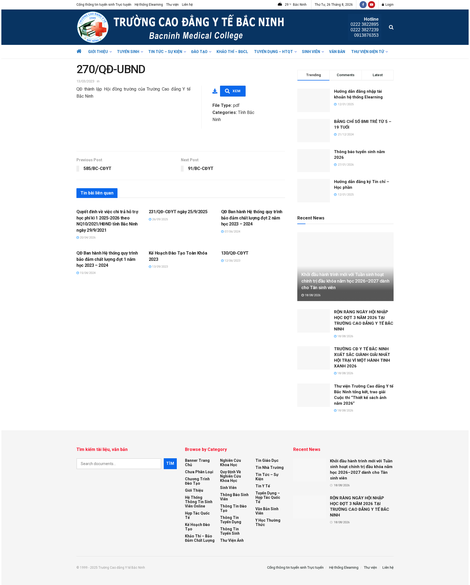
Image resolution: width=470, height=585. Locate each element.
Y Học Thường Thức (267, 522)
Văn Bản (337, 51)
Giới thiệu (98, 51)
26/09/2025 (159, 219)
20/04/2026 (87, 237)
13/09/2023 (159, 266)
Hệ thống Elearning (149, 5)
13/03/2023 (85, 81)
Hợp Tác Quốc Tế (197, 515)
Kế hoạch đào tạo (197, 526)
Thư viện (172, 5)
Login (389, 5)
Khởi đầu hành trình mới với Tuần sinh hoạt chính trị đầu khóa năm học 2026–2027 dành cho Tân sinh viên (345, 281)
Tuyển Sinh (128, 51)
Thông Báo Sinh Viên (234, 497)
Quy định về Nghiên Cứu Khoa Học (230, 476)
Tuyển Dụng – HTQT (273, 51)
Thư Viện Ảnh (232, 540)
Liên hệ (187, 5)
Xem (237, 91)
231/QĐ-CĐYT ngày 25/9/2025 (178, 211)
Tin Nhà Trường (269, 467)
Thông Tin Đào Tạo (233, 508)
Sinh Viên (311, 51)
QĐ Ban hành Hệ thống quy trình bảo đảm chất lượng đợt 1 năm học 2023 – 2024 (107, 259)
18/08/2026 (312, 295)
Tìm (170, 463)
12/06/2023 (232, 260)
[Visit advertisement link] (180, 140)
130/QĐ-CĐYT (235, 253)
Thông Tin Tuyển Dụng (230, 519)
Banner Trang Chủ (197, 462)
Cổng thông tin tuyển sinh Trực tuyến (103, 5)
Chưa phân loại (199, 472)
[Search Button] (391, 27)
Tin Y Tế (262, 486)
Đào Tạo (199, 51)
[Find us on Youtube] (371, 4)
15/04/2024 (87, 273)
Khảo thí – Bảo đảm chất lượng (200, 538)
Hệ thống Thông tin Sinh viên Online (198, 501)
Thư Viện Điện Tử (367, 51)
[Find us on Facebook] (363, 4)
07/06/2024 (232, 231)
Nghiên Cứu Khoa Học (230, 462)
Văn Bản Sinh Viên (267, 511)
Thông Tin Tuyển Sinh (230, 531)
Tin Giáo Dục (267, 460)
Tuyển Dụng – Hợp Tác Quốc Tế (267, 497)
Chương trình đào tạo (197, 481)
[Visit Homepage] (181, 27)
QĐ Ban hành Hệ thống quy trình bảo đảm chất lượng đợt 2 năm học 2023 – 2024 (251, 218)
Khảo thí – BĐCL (232, 51)
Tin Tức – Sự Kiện (165, 51)
